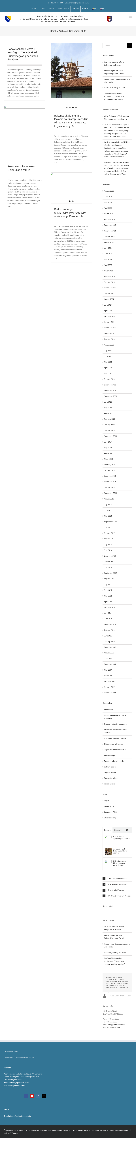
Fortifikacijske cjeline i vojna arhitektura (115, 716)
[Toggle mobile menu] (130, 16)
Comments (110, 812)
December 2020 (110, 391)
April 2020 (108, 413)
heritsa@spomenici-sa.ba (19, 1083)
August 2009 (109, 653)
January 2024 (109, 322)
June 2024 (108, 305)
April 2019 (108, 453)
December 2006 (110, 693)
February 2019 (109, 465)
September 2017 (110, 522)
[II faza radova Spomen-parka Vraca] (108, 837)
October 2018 (109, 487)
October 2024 (109, 294)
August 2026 (109, 191)
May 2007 (108, 670)
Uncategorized (109, 784)
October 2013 (109, 562)
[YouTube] (32, 1096)
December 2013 (110, 556)
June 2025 (108, 254)
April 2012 (108, 602)
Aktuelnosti (108, 710)
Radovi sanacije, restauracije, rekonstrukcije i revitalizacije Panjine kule (70, 213)
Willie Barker (109, 116)
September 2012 (110, 573)
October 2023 (109, 339)
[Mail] (44, 1096)
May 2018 (108, 516)
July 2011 (107, 613)
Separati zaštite (110, 772)
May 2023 (108, 362)
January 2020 (109, 425)
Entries (109, 806)
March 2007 (108, 676)
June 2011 (108, 619)
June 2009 (108, 659)
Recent (117, 830)
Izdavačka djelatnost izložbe (115, 738)
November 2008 (110, 664)
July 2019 (108, 442)
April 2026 (108, 208)
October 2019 (109, 431)
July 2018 (108, 505)
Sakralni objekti (110, 767)
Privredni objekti (110, 755)
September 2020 (110, 396)
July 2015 (108, 545)
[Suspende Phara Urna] (103, 911)
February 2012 (109, 607)
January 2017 (109, 533)
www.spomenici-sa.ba (16, 1086)
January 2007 (109, 687)
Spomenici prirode (111, 778)
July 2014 (108, 550)
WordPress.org (110, 818)
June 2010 (108, 636)
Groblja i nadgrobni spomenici (115, 724)
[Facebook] (26, 1096)
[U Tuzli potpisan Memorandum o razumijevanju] (108, 862)
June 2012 (108, 590)
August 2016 (109, 539)
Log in (106, 801)
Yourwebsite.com (113, 1028)
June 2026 (108, 197)
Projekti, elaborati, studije (114, 761)
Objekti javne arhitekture (113, 744)
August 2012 (109, 579)
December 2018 (110, 476)
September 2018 (110, 493)
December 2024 (110, 288)
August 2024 (109, 299)
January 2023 (109, 379)
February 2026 (109, 219)
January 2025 (109, 282)
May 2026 (108, 202)
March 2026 (108, 214)
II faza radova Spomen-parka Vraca (121, 838)
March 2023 (108, 373)
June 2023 (108, 356)
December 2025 (110, 225)
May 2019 (108, 448)
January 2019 (109, 470)
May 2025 (108, 259)
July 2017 (108, 527)
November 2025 (110, 231)
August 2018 (109, 499)
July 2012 (108, 584)
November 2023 (110, 333)
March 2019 (108, 459)
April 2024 (108, 311)
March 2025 (108, 271)
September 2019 (110, 436)
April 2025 (108, 265)
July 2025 (108, 248)
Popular (107, 830)
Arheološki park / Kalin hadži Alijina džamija (120, 851)
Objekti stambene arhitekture (115, 750)
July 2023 (108, 351)
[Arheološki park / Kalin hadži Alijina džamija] (108, 849)
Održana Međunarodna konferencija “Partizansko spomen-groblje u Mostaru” (114, 96)
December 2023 (110, 328)
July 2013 (108, 567)
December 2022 (110, 385)
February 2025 (109, 277)
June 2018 (108, 510)
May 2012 (108, 596)
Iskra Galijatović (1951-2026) (115, 88)
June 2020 (108, 402)
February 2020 (109, 419)
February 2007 (109, 681)
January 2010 (109, 642)
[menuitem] (34, 9)
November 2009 (110, 647)
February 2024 (109, 316)
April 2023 (108, 368)
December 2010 (110, 624)
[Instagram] (38, 1096)
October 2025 (109, 237)
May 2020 (108, 408)
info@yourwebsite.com (117, 1025)
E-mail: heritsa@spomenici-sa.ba (77, 3)
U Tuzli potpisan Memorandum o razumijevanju (119, 863)
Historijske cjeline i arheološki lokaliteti (115, 731)
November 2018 (110, 482)
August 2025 (109, 242)
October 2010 (109, 630)
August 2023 (109, 345)
